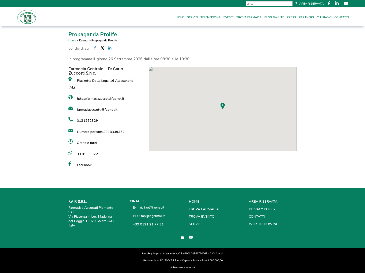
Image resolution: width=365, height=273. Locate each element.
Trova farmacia (249, 17)
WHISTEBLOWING (263, 224)
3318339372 (87, 154)
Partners (306, 17)
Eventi (228, 17)
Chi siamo (324, 17)
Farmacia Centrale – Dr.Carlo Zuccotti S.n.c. (95, 71)
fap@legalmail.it (153, 216)
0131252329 (87, 120)
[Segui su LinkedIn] (182, 237)
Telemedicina (210, 17)
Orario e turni (87, 143)
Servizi (192, 17)
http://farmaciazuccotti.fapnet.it (100, 98)
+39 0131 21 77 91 (148, 224)
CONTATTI (257, 216)
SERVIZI (195, 224)
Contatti (341, 17)
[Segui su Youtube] (191, 237)
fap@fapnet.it (154, 207)
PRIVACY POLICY (262, 209)
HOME (194, 201)
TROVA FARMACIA (204, 209)
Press (291, 17)
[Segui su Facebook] (174, 237)
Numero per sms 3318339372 (101, 132)
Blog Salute (274, 17)
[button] (222, 106)
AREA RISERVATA (263, 201)
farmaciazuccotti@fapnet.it (97, 109)
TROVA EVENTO (201, 216)
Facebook (84, 165)
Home (180, 17)
